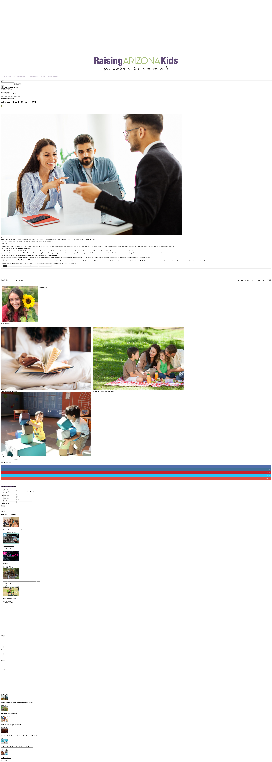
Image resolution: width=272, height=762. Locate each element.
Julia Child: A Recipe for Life (8, 546)
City (18, 502)
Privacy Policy (7, 647)
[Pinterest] (13, 109)
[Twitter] (8, 109)
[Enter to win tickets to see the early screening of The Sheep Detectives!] (4, 699)
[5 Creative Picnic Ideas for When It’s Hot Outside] (138, 358)
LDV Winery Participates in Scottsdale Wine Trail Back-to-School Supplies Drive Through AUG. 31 (21, 581)
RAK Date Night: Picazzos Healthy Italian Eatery (12, 280)
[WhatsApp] (18, 109)
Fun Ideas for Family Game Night (11, 725)
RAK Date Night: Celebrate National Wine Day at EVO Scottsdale (20, 736)
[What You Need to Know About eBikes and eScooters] (4, 744)
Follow (268, 469)
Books (2, 389)
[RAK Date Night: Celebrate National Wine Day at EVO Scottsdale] (4, 732)
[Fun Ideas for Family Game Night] (4, 721)
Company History (8, 654)
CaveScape (5, 563)
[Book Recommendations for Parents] (46, 358)
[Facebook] (3, 109)
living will (49, 265)
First (18, 497)
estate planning (18, 265)
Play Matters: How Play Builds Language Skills (11, 456)
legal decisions (42, 265)
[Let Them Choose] (4, 755)
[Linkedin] (8, 688)
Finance (6, 98)
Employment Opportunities (11, 655)
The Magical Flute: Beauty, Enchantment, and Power (13, 529)
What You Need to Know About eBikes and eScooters (17, 747)
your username (17, 83)
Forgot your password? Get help (9, 87)
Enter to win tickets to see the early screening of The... (17, 702)
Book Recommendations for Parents (9, 391)
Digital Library (8, 646)
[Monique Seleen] (1, 106)
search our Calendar (9, 514)
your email (16, 91)
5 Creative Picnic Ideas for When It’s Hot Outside (103, 391)
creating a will (11, 265)
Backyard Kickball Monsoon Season (10, 598)
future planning (34, 265)
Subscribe (268, 478)
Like (269, 466)
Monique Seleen (6, 105)
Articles (5, 96)
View (4, 636)
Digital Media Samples (10, 666)
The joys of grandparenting (9, 714)
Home (2, 96)
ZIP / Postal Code (37, 502)
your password (17, 84)
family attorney (26, 265)
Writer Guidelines (8, 656)
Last (18, 499)
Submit (2, 505)
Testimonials (7, 663)
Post (2, 636)
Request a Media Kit (9, 665)
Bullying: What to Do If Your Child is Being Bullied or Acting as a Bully (254, 280)
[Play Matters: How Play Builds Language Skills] (46, 424)
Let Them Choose (6, 758)
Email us (5, 677)
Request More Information (11, 667)
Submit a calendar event (10, 658)
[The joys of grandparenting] (4, 710)
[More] (23, 109)
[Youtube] (16, 688)
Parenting (11, 98)
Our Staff (6, 653)
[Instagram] (5, 688)
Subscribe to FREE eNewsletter (12, 645)
